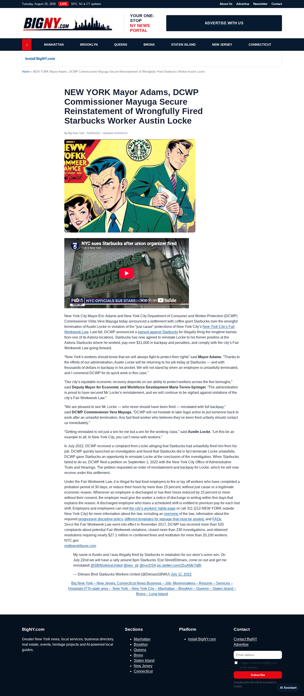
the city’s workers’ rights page (152, 508)
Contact (277, 4)
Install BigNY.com (40, 59)
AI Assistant (288, 687)
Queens (120, 44)
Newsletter (260, 4)
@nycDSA (148, 565)
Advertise (242, 4)
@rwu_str (131, 565)
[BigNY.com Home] (70, 23)
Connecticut (260, 44)
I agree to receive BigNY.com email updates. (258, 665)
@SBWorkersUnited (107, 565)
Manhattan (54, 44)
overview (171, 514)
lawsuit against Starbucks (158, 332)
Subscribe (258, 675)
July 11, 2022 (181, 574)
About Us (226, 4)
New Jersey (222, 44)
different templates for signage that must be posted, (165, 519)
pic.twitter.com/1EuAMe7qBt (179, 565)
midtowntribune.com (80, 546)
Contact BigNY (245, 639)
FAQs (216, 519)
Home (26, 71)
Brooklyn (89, 44)
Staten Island (183, 44)
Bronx (149, 44)
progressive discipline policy (100, 519)
